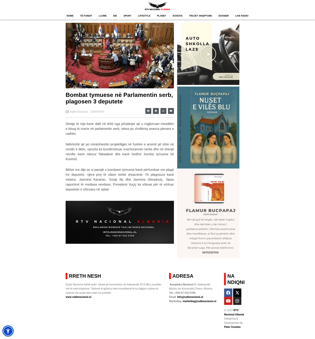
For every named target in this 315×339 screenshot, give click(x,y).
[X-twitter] (237, 293)
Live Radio (241, 15)
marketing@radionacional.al (199, 301)
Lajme (103, 15)
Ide (115, 15)
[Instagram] (237, 301)
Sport (127, 15)
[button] (148, 111)
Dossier (224, 15)
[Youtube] (228, 301)
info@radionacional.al (190, 297)
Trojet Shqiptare (200, 15)
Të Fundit (86, 15)
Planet (161, 15)
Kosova (177, 15)
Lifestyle (144, 15)
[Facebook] (228, 293)
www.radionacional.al (78, 297)
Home (70, 15)
